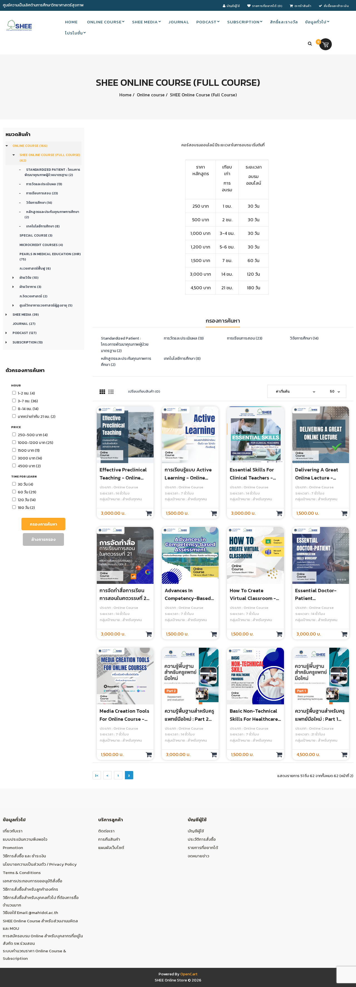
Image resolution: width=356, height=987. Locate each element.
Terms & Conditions (22, 872)
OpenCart (188, 974)
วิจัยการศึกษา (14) (38, 202)
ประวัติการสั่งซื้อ (202, 839)
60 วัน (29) (27, 492)
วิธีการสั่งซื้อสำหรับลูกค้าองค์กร (30, 889)
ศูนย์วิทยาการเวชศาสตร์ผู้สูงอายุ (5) (45, 305)
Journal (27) (24, 323)
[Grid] (102, 392)
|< (96, 775)
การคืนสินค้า (109, 839)
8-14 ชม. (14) (28, 409)
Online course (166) (30, 145)
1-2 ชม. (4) (26, 393)
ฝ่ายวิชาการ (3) (30, 286)
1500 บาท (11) (28, 450)
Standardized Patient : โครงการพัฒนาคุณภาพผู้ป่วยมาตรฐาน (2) (52, 172)
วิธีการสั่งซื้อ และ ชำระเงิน (24, 856)
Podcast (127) (24, 332)
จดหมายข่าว (198, 856)
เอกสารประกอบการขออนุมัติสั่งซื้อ (32, 881)
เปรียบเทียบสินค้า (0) (144, 391)
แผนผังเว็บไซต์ (111, 847)
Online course (150, 94)
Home (125, 94)
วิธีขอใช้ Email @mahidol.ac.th (30, 912)
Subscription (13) (28, 342)
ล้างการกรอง (43, 539)
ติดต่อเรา (106, 831)
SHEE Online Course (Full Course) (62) (49, 157)
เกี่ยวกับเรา (13, 831)
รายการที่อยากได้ (203, 847)
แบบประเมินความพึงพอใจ (25, 839)
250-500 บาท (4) (33, 435)
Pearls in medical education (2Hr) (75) (50, 257)
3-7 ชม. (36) (28, 401)
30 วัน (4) (25, 484)
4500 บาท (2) (29, 466)
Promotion (13, 847)
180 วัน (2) (26, 508)
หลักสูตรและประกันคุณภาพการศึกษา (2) (51, 214)
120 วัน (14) (27, 500)
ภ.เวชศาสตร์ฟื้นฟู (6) (35, 268)
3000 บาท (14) (30, 458)
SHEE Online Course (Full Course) (203, 94)
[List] (111, 392)
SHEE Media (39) (26, 314)
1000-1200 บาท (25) (35, 443)
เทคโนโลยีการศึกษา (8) (42, 226)
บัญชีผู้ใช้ (196, 831)
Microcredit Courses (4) (41, 244)
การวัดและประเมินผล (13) (43, 184)
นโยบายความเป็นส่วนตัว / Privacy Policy (40, 864)
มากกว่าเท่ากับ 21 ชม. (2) (36, 417)
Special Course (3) (35, 235)
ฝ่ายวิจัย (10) (28, 277)
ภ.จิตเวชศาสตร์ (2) (33, 296)
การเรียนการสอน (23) (41, 193)
